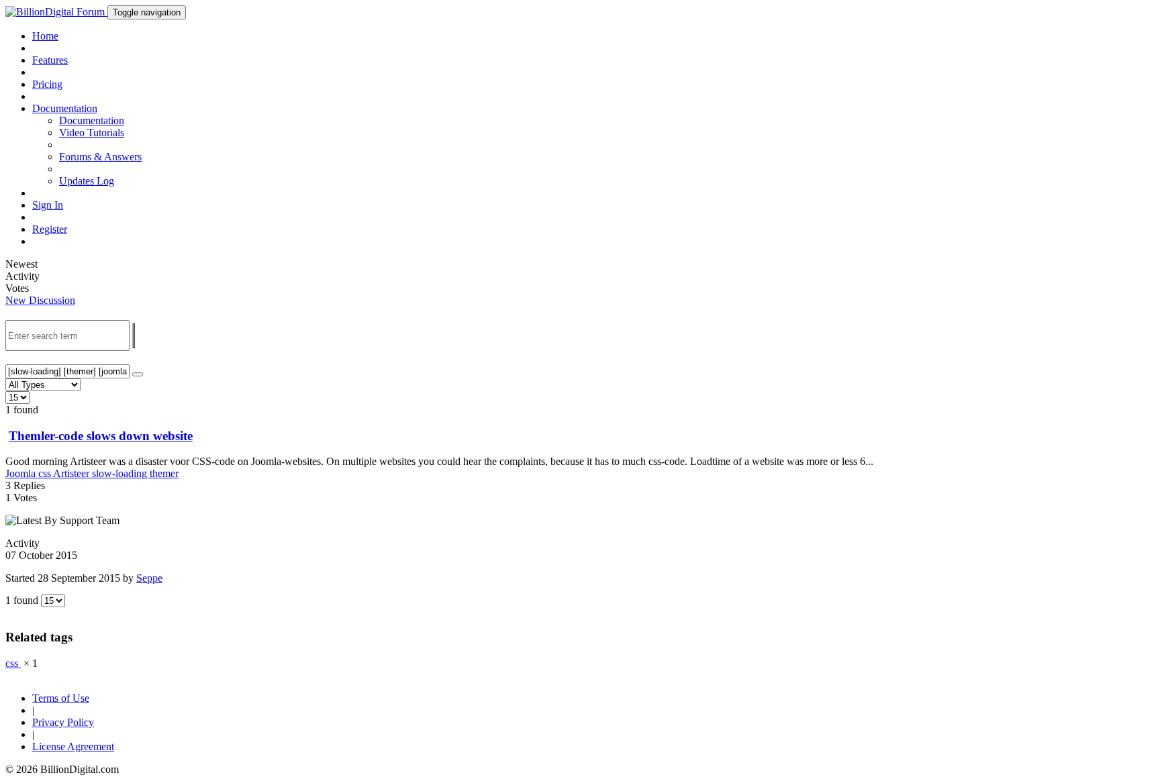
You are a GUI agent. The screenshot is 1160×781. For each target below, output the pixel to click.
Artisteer (72, 473)
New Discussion (40, 300)
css (45, 473)
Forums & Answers (100, 156)
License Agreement (73, 746)
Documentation (91, 120)
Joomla (21, 473)
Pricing (47, 84)
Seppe (149, 578)
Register (49, 229)
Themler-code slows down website (101, 436)
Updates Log (86, 181)
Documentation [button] (64, 108)
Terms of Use (60, 698)
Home (45, 36)
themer (164, 473)
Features (50, 60)
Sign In (47, 205)
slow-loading (121, 473)
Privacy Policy (63, 722)
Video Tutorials (91, 132)
